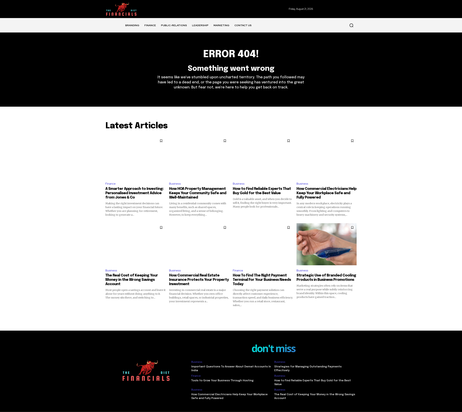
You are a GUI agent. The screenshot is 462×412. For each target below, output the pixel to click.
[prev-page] (107, 313)
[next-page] (354, 313)
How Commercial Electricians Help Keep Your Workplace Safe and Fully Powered (326, 193)
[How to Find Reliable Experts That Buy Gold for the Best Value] (263, 157)
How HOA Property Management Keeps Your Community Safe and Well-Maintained (197, 193)
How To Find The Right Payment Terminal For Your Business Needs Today (262, 280)
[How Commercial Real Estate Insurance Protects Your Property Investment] (199, 244)
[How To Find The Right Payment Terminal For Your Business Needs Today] (263, 244)
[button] (351, 25)
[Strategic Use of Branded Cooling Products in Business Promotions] (327, 244)
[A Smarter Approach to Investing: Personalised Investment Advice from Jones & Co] (135, 157)
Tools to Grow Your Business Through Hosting (222, 380)
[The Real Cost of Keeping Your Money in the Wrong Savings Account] (135, 244)
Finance (110, 184)
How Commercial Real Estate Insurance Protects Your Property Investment (199, 280)
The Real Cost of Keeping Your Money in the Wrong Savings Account (131, 280)
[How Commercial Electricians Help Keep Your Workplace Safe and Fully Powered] (327, 157)
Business (175, 184)
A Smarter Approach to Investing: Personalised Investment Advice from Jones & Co (134, 193)
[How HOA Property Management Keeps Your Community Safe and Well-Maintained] (199, 157)
